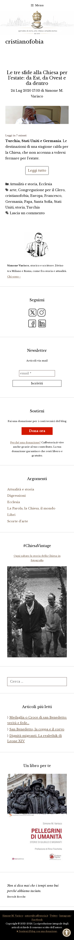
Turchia (33, 207)
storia (20, 207)
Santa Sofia (43, 202)
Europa (36, 196)
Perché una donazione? (25, 442)
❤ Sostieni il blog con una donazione (37, 931)
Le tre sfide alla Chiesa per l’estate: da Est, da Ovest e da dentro (37, 78)
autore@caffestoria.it (36, 915)
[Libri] (37, 244)
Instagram (65, 915)
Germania (13, 202)
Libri (11, 515)
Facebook (37, 919)
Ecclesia (45, 184)
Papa (28, 202)
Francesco (52, 196)
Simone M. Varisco (12, 915)
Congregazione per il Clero (41, 190)
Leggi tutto (37, 170)
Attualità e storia (23, 184)
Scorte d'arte (17, 521)
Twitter (54, 915)
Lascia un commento (27, 213)
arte (13, 190)
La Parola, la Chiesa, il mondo (31, 508)
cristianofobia (17, 196)
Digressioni (16, 496)
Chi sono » (14, 276)
